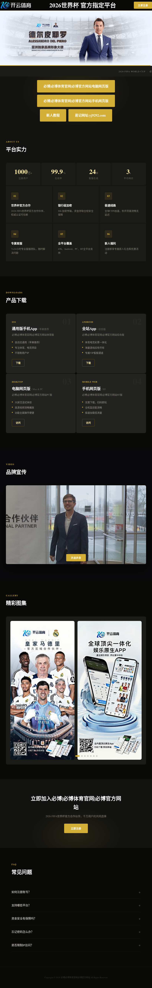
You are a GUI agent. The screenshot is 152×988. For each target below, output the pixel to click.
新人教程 (53, 115)
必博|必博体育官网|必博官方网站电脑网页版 (76, 86)
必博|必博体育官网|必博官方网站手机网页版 (76, 100)
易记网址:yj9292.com (90, 115)
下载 (18, 362)
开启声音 (76, 557)
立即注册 (143, 5)
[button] (55, 756)
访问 (18, 422)
